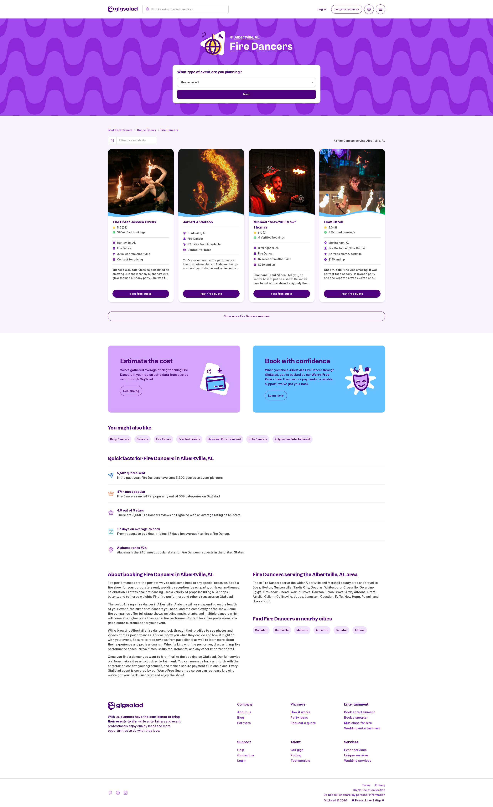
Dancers (142, 439)
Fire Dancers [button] (261, 46)
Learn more (276, 395)
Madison (302, 630)
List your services (347, 9)
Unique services (356, 755)
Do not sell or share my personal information (354, 794)
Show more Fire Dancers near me (246, 316)
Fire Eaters (163, 439)
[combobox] (187, 9)
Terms (366, 785)
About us (244, 712)
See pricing (131, 391)
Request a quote (303, 723)
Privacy (380, 785)
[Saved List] (369, 9)
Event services (355, 750)
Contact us (245, 755)
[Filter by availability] (137, 140)
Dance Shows (146, 130)
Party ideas (299, 717)
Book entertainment (359, 712)
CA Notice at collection (369, 790)
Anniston (322, 630)
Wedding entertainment (362, 728)
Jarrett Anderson (198, 222)
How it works (300, 712)
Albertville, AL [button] (247, 37)
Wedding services (357, 761)
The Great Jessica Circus (134, 222)
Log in (322, 9)
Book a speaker (356, 717)
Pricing (296, 755)
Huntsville (282, 630)
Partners (244, 723)
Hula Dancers (258, 439)
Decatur (341, 630)
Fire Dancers (169, 130)
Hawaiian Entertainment (224, 439)
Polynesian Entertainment (292, 439)
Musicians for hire (358, 723)
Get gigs (297, 750)
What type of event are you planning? (209, 72)
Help (240, 750)
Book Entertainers (120, 130)
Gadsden (261, 630)
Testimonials (300, 761)
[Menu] (380, 9)
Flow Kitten (333, 222)
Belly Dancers (119, 439)
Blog (240, 717)
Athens (360, 630)
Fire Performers (189, 439)
